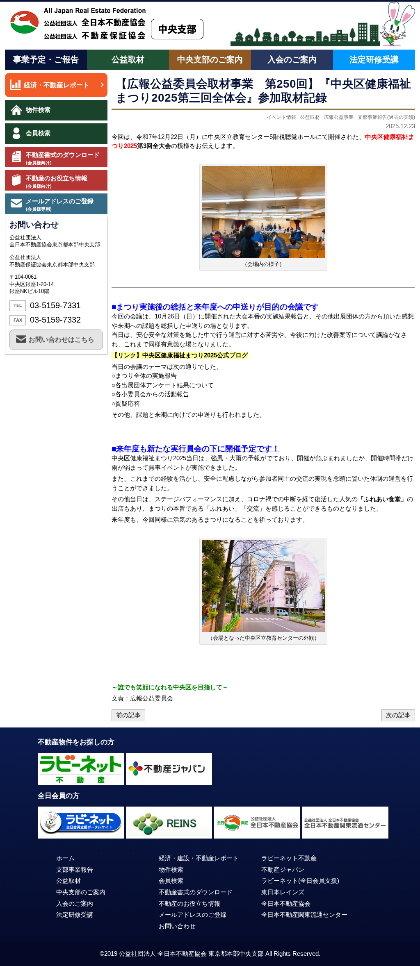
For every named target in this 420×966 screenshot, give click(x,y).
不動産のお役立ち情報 (56, 182)
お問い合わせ (177, 926)
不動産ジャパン (282, 869)
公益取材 (128, 59)
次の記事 (398, 715)
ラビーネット (300, 880)
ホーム (65, 858)
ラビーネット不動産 (289, 858)
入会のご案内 (292, 59)
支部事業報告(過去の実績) (386, 117)
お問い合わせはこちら (61, 339)
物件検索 (38, 109)
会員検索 (38, 133)
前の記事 (128, 715)
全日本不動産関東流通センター (304, 914)
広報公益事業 (339, 117)
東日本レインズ (282, 892)
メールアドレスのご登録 (60, 204)
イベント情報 (281, 117)
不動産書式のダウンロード (63, 158)
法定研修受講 (374, 59)
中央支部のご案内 (210, 59)
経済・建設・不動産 (199, 858)
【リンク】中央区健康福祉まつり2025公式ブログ (180, 355)
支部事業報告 (74, 869)
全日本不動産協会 (285, 903)
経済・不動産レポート (56, 85)
